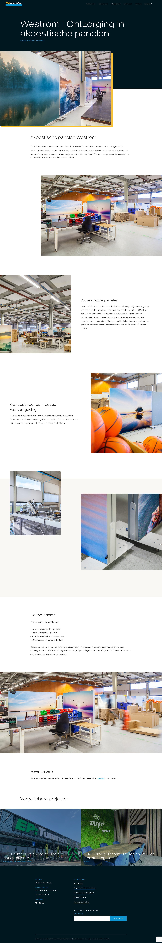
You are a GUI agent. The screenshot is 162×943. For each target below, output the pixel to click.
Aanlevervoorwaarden (84, 892)
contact (101, 778)
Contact (148, 4)
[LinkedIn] (39, 903)
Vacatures (78, 883)
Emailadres (78, 914)
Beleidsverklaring (81, 902)
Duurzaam (115, 4)
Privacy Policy (80, 897)
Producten (103, 4)
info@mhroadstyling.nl (43, 882)
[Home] (13, 4)
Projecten (91, 4)
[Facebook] (36, 903)
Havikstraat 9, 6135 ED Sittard (46, 890)
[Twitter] (43, 903)
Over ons (128, 4)
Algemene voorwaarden (84, 888)
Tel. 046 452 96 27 (42, 894)
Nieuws (138, 4)
